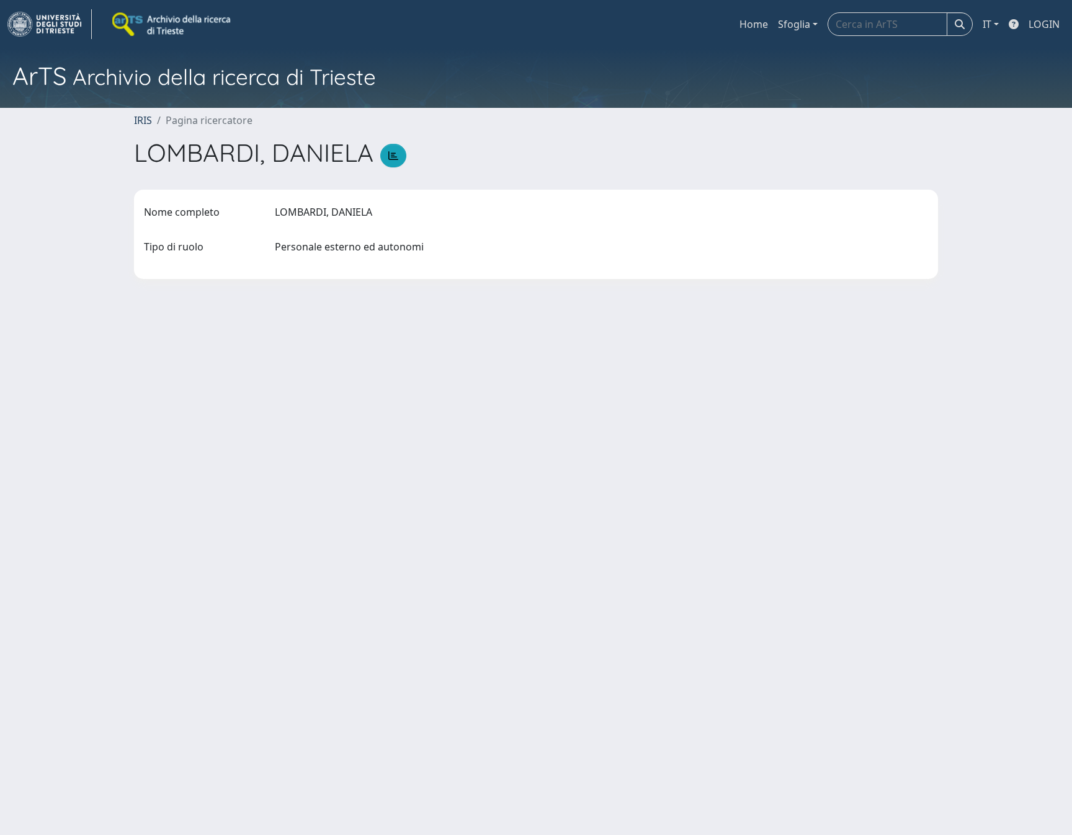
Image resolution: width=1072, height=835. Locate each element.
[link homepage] (49, 24)
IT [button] (987, 24)
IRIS (143, 120)
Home (753, 24)
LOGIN (1044, 24)
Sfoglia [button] (794, 24)
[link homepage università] (172, 24)
